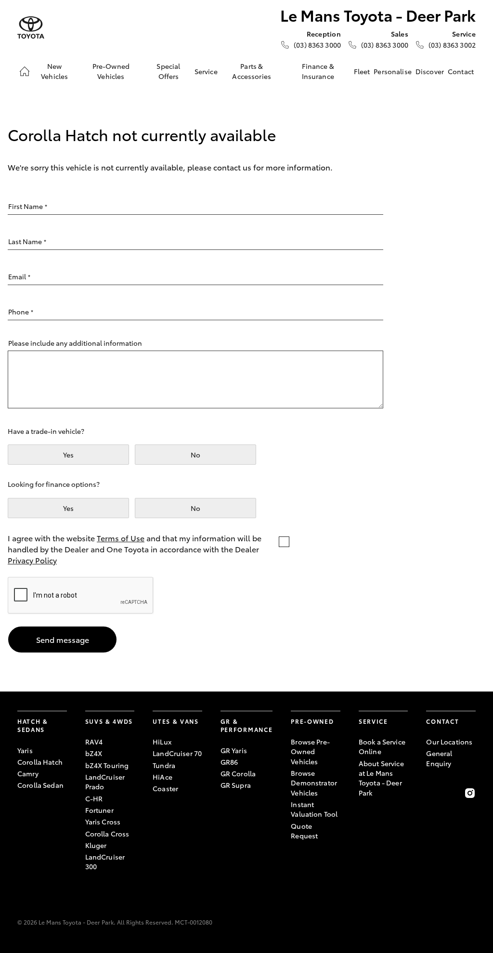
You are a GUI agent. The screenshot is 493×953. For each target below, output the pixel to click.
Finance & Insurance (318, 70)
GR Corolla (238, 773)
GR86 (229, 762)
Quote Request (304, 830)
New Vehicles (54, 70)
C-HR (94, 798)
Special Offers (168, 70)
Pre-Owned (312, 721)
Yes (68, 454)
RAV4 (94, 741)
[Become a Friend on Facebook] (432, 793)
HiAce (162, 777)
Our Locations (449, 741)
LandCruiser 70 (177, 753)
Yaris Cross (103, 821)
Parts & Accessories (251, 70)
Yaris (25, 750)
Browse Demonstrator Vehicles (314, 782)
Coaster (165, 788)
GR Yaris (234, 750)
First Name (27, 206)
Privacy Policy (32, 559)
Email (19, 276)
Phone (20, 311)
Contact (461, 71)
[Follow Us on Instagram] (470, 793)
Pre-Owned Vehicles (111, 70)
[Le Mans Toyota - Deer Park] (30, 27)
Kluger (96, 845)
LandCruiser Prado (105, 781)
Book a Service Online (382, 746)
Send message (62, 639)
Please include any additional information (75, 343)
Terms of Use (120, 537)
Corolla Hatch (40, 762)
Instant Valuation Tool (314, 809)
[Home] (24, 71)
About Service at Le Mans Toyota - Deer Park (381, 777)
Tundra (164, 765)
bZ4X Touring (107, 765)
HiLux (162, 741)
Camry (28, 773)
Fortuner (99, 810)
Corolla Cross (107, 833)
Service (206, 71)
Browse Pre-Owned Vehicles (310, 751)
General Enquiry (439, 758)
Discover (429, 71)
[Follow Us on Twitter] (451, 793)
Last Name (27, 241)
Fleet (362, 71)
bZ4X (94, 753)
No (195, 454)
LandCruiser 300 (105, 861)
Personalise (393, 71)
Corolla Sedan (40, 785)
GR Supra (236, 785)
